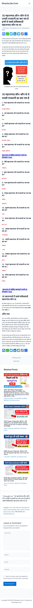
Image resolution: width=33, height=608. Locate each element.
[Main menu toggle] (29, 3)
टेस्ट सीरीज (24, 398)
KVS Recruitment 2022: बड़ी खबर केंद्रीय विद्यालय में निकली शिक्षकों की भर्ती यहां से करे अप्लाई (16, 479)
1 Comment (5, 28)
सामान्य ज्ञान (6, 400)
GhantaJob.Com (10, 3)
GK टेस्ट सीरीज (18, 398)
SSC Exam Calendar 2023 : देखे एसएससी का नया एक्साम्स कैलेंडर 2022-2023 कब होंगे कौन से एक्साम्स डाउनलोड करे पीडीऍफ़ (16, 423)
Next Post (16, 361)
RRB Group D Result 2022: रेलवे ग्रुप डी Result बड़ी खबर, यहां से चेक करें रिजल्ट (16, 452)
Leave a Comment (8, 398)
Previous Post (16, 357)
